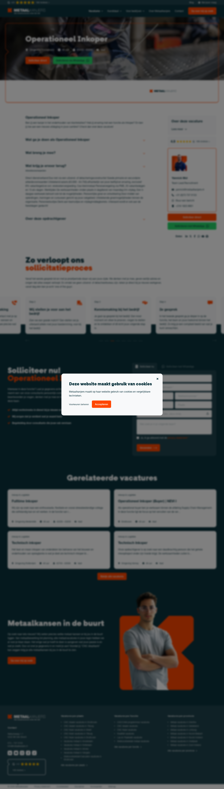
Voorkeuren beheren (79, 404)
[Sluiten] (157, 379)
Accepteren (101, 404)
